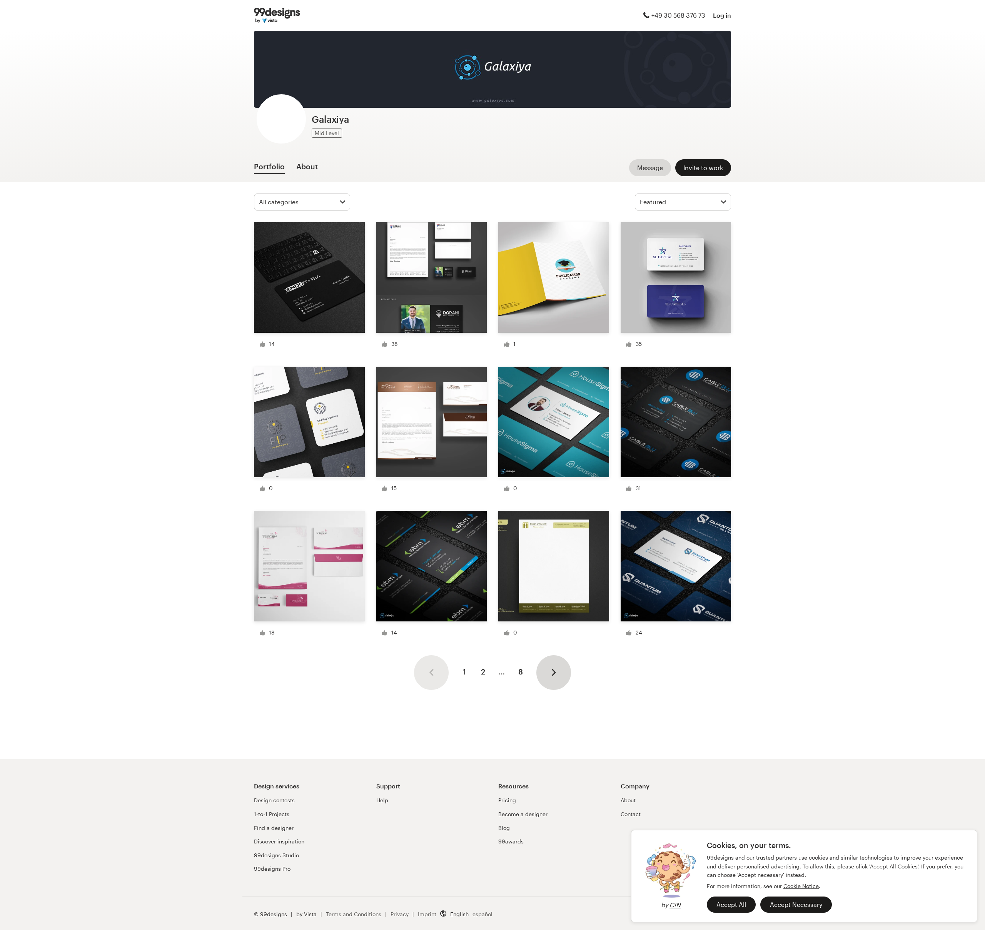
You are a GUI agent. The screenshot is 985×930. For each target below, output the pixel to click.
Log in (722, 15)
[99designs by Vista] (277, 15)
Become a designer (523, 814)
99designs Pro (272, 868)
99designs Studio (276, 855)
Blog (504, 828)
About (628, 800)
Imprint (427, 914)
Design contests (274, 800)
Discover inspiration (279, 841)
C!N (675, 904)
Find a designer (274, 828)
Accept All (731, 904)
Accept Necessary (796, 904)
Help (382, 800)
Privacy (400, 914)
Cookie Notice (801, 886)
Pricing (507, 800)
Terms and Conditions (353, 914)
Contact (631, 814)
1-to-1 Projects (271, 814)
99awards (511, 841)
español (482, 914)
